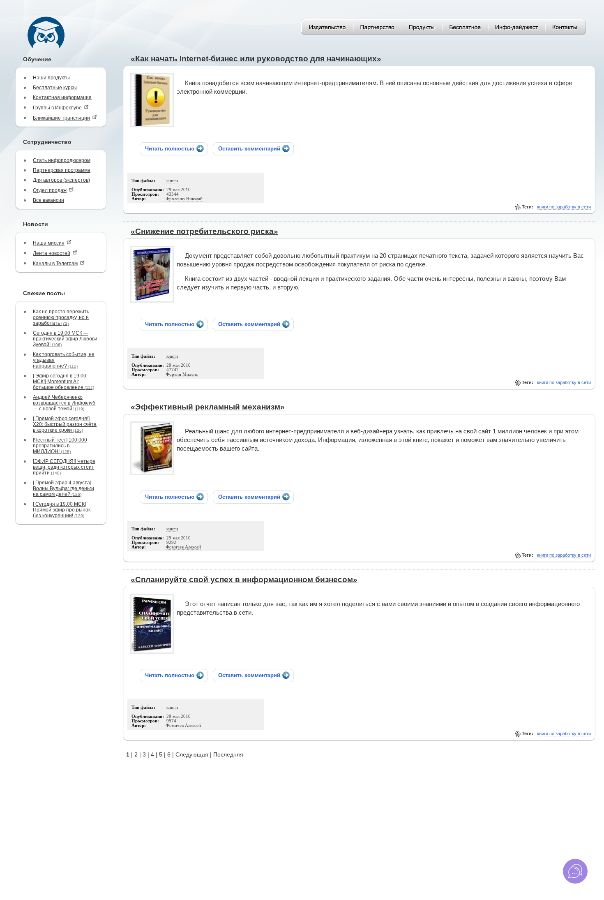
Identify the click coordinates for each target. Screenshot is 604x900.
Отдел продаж (50, 190)
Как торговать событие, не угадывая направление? (64, 360)
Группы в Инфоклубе (57, 108)
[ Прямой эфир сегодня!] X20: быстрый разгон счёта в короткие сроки (65, 424)
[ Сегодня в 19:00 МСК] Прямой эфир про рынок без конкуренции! (61, 509)
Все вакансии (48, 200)
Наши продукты (51, 78)
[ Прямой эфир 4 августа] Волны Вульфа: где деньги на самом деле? (63, 488)
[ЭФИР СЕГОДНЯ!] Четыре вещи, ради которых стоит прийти (64, 467)
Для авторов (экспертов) (61, 180)
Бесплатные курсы (55, 87)
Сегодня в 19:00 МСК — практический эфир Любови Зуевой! (65, 338)
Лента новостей (51, 253)
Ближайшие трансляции (61, 118)
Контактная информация (62, 97)
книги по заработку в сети (564, 206)
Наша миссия (49, 243)
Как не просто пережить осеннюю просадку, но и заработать (61, 317)
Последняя (228, 754)
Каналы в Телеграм (55, 263)
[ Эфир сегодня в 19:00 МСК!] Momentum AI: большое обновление (63, 381)
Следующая (191, 754)
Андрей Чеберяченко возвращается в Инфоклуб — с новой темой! (64, 403)
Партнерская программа (61, 170)
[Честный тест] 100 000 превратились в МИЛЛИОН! (60, 445)
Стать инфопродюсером (61, 160)
